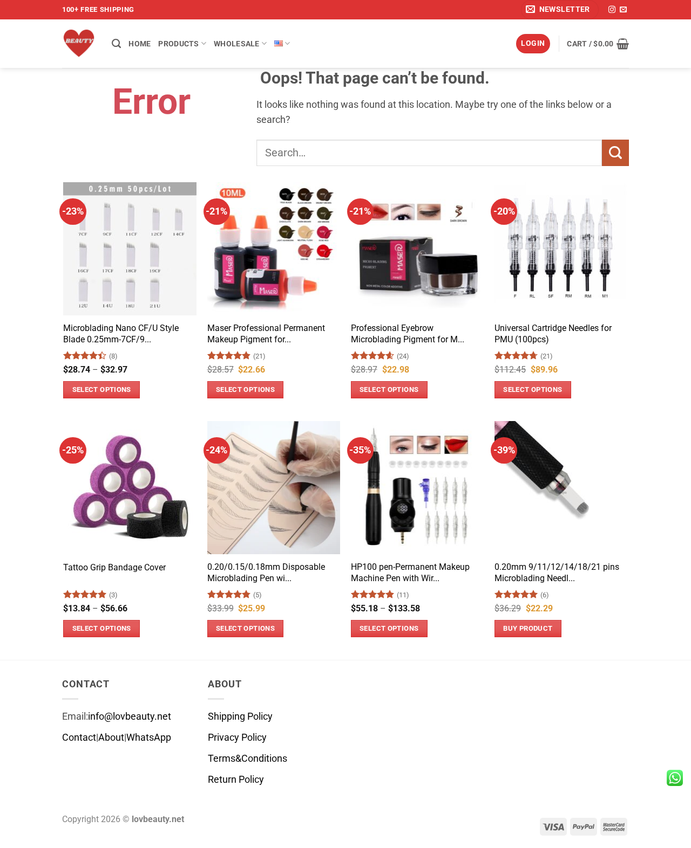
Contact (79, 737)
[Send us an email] (623, 10)
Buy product (527, 628)
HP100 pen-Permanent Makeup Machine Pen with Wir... (410, 572)
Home (139, 43)
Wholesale (237, 43)
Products (178, 43)
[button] (560, 9)
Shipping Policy (240, 716)
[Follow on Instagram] (611, 10)
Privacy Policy (237, 737)
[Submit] (615, 153)
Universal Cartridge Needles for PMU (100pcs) (553, 333)
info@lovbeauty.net (129, 716)
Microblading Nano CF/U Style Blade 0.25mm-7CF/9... (121, 333)
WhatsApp (148, 737)
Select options (101, 389)
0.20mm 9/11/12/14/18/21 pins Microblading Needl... (556, 572)
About (111, 737)
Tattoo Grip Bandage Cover (114, 567)
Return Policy (236, 779)
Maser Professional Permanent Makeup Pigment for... (266, 333)
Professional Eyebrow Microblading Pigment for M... (407, 333)
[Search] (116, 43)
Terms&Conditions (247, 758)
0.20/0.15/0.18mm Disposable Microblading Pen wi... (266, 572)
